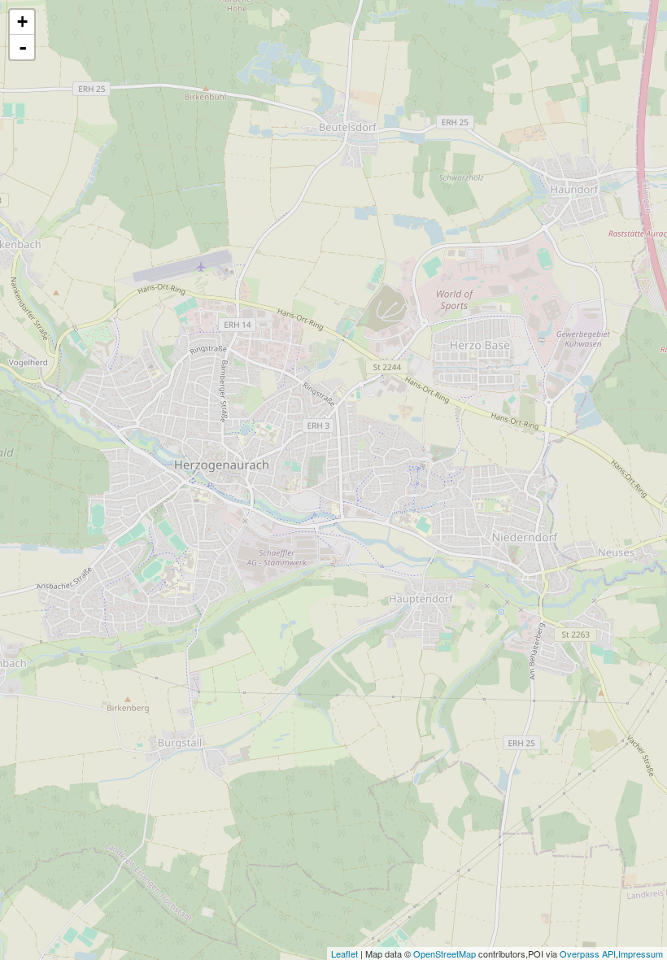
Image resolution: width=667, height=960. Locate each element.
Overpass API (588, 953)
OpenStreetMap (444, 953)
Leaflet (344, 953)
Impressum (640, 953)
